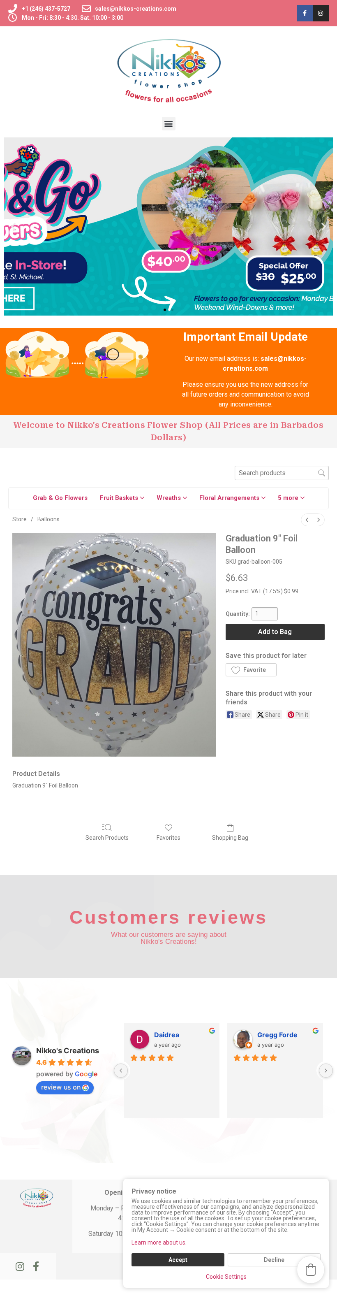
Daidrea (166, 1035)
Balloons (48, 519)
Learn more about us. (159, 1242)
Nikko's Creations (67, 1050)
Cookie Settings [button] (226, 1276)
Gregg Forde (277, 1035)
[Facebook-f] (305, 13)
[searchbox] (282, 473)
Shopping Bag (230, 837)
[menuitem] (307, 520)
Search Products (107, 837)
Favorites (168, 837)
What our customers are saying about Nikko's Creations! (168, 938)
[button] (168, 123)
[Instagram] (321, 13)
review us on (61, 1087)
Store (19, 519)
